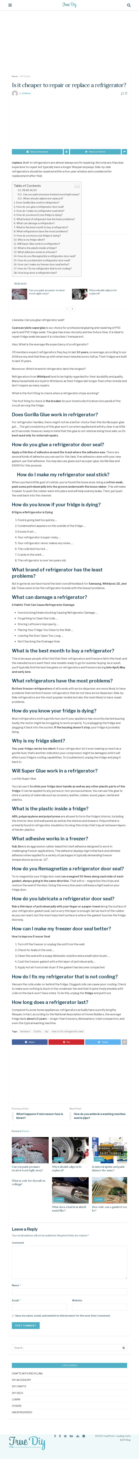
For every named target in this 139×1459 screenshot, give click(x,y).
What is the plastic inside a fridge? (37, 248)
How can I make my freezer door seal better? (44, 264)
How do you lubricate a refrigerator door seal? (44, 260)
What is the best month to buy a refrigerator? (42, 227)
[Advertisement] (69, 44)
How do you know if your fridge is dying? (39, 215)
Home (14, 76)
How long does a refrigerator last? (37, 272)
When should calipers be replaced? (43, 198)
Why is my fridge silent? (31, 239)
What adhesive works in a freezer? (37, 252)
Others (17, 1405)
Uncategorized (22, 1412)
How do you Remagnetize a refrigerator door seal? (46, 256)
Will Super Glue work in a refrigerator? (38, 243)
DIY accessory (21, 1379)
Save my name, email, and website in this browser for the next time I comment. (63, 1315)
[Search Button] (123, 1347)
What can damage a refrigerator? (35, 223)
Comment (18, 1242)
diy (46, 1031)
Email (16, 1300)
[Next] (72, 308)
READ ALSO (29, 190)
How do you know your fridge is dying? (38, 235)
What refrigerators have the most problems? (42, 231)
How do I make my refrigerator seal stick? (40, 210)
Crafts (37, 1031)
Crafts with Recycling (27, 1373)
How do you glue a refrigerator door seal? (40, 206)
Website (77, 1300)
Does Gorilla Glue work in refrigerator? (37, 202)
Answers (25, 1031)
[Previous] (66, 308)
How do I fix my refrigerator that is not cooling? (44, 268)
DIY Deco (17, 1393)
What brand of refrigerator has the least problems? (45, 219)
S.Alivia (26, 93)
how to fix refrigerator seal (67, 1031)
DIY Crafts (25, 76)
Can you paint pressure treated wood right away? (51, 194)
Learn (18, 1159)
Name (16, 1285)
